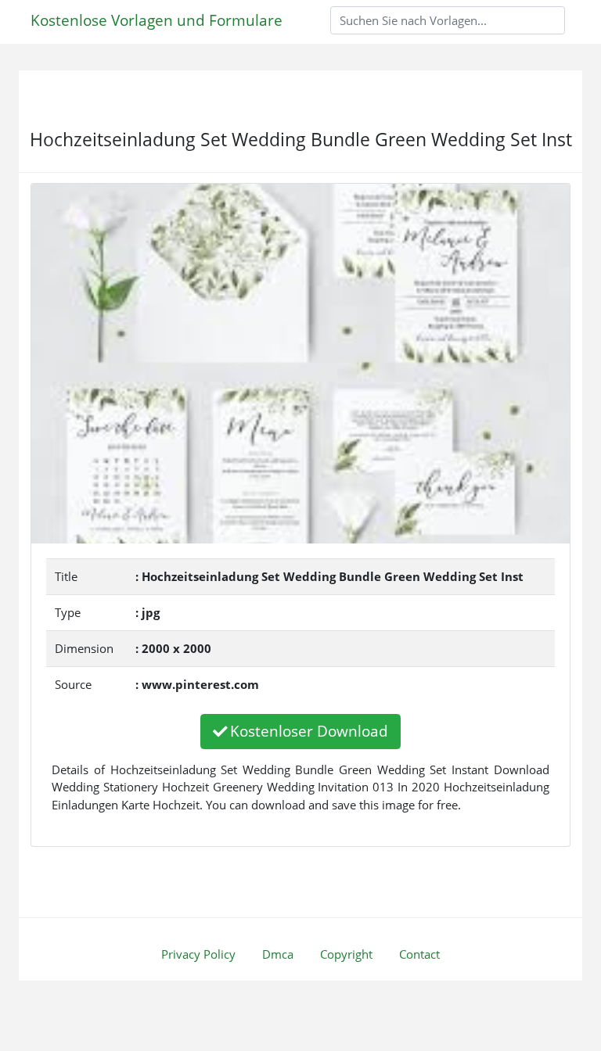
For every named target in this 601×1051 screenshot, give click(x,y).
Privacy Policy (198, 954)
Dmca (277, 954)
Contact (419, 954)
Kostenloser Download (309, 731)
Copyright (346, 954)
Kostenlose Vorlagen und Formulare (157, 20)
